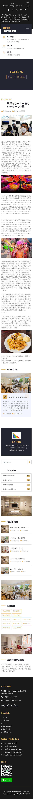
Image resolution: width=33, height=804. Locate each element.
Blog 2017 (16, 615)
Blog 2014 (26, 619)
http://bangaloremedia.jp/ (12, 755)
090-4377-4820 (27, 5)
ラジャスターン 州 (16, 548)
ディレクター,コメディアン (19, 527)
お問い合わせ (7, 732)
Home (10, 77)
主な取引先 (6, 729)
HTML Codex (25, 794)
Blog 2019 (16, 611)
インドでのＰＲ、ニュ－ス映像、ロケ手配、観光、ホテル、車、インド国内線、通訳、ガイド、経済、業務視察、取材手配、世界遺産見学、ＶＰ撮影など (15, 18)
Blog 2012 (16, 624)
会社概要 (6, 720)
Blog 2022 (6, 611)
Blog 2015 (16, 619)
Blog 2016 (6, 619)
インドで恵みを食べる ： (18, 559)
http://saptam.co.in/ (10, 743)
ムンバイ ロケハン (16, 569)
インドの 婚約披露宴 (17, 538)
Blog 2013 (6, 624)
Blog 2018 (6, 615)
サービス (6, 723)
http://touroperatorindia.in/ (12, 752)
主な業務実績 (7, 726)
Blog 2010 (6, 628)
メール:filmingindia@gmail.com (12, 5)
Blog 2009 (17, 628)
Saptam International (13, 792)
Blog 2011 (26, 624)
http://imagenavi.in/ (10, 746)
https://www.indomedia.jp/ (12, 749)
